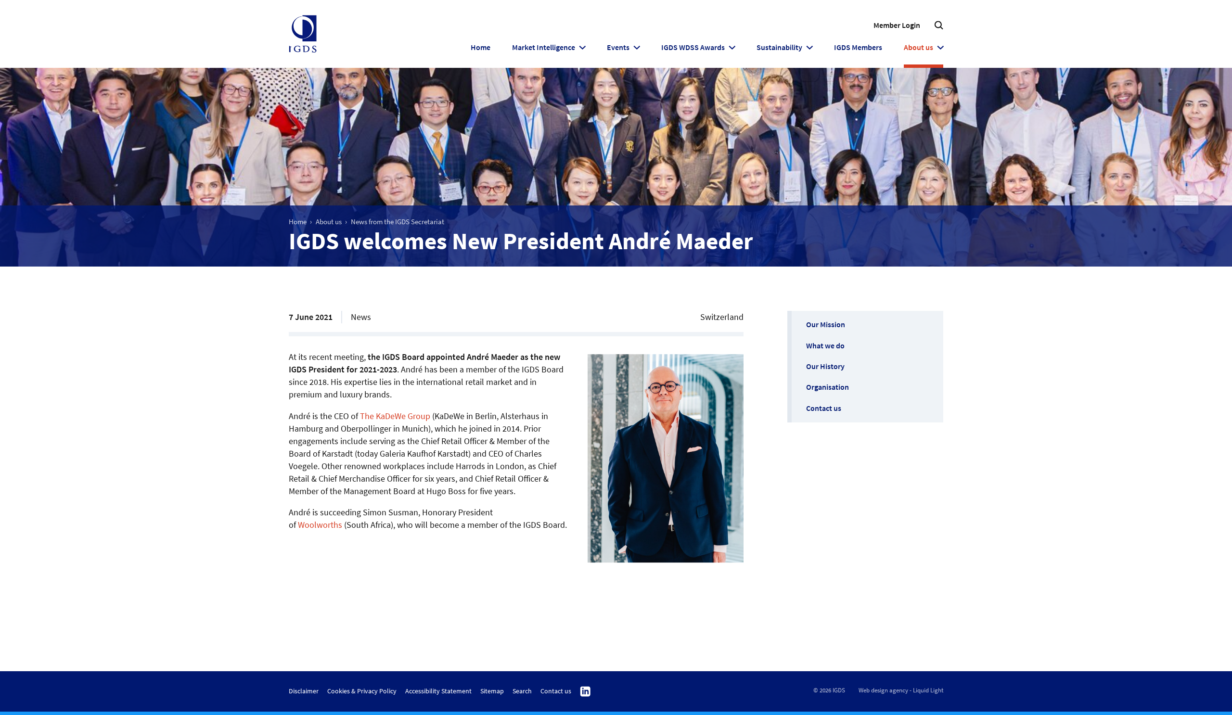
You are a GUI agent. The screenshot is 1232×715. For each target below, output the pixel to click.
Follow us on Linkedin (585, 692)
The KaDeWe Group (395, 415)
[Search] (939, 25)
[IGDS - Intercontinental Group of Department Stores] (303, 34)
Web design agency (883, 690)
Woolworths (320, 524)
